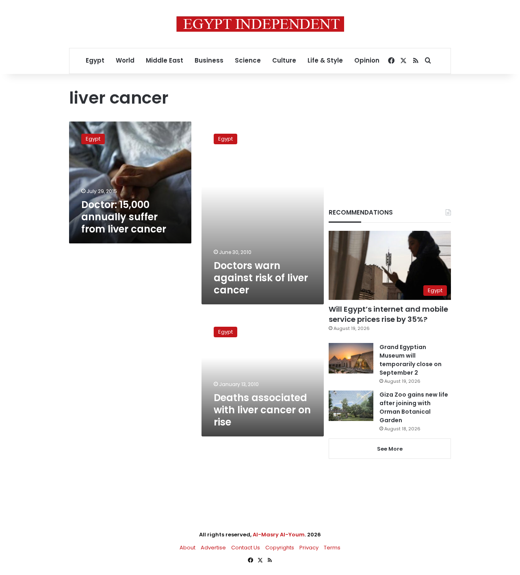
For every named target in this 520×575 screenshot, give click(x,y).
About (187, 547)
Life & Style (325, 60)
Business (209, 60)
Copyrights (279, 547)
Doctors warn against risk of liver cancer (261, 278)
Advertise (213, 547)
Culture (284, 60)
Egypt (95, 60)
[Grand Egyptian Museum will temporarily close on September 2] (351, 358)
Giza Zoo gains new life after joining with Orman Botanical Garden (413, 407)
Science (248, 60)
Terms (332, 547)
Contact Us (245, 547)
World (125, 60)
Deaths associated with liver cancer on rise (262, 410)
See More (390, 449)
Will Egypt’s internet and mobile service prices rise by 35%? (388, 314)
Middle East (164, 60)
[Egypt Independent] (260, 24)
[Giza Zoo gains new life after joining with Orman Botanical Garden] (351, 406)
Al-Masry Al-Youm (279, 534)
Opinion (366, 60)
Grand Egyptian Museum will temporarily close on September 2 (410, 360)
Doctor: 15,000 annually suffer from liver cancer (123, 217)
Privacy (308, 547)
